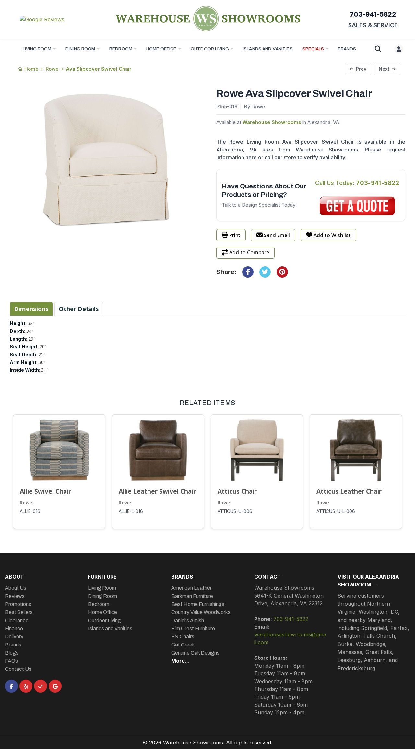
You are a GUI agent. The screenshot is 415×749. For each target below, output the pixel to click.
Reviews (15, 596)
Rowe (26, 503)
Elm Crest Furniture (193, 628)
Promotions (18, 604)
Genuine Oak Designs (195, 653)
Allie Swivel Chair (45, 491)
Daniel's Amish (187, 620)
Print (234, 235)
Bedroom (120, 48)
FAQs (11, 661)
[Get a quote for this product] (357, 206)
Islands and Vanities (268, 48)
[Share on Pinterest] (282, 272)
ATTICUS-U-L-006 (335, 511)
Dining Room (80, 48)
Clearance (17, 620)
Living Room (37, 48)
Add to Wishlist (332, 235)
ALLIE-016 (30, 511)
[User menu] (398, 49)
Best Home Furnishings (197, 604)
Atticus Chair (237, 491)
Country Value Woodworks (201, 612)
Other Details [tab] (79, 309)
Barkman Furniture (192, 596)
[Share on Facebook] (248, 272)
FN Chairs (182, 636)
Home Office (161, 48)
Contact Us (18, 669)
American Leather (191, 588)
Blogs (11, 653)
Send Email (277, 235)
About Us (15, 588)
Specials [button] (313, 48)
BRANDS (347, 48)
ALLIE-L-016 (131, 511)
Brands (13, 644)
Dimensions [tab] (31, 309)
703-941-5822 (373, 14)
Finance (14, 628)
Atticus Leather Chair (349, 491)
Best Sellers (19, 612)
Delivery (14, 636)
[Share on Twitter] (265, 272)
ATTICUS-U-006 (235, 511)
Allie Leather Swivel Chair (157, 491)
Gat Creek (183, 644)
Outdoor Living (210, 48)
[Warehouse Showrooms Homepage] (207, 18)
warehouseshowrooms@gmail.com (290, 638)
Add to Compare (249, 252)
